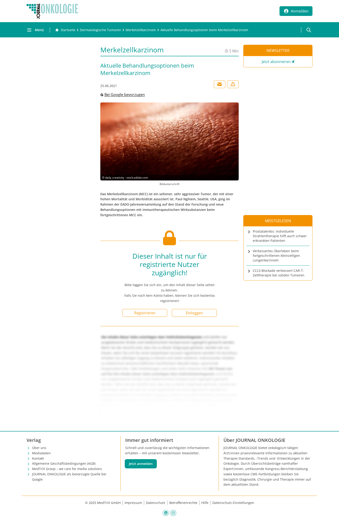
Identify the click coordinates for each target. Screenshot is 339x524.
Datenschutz (155, 502)
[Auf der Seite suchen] (308, 30)
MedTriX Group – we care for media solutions (67, 469)
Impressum (133, 502)
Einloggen (194, 312)
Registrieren (144, 312)
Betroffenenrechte (183, 502)
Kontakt (38, 458)
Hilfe (204, 502)
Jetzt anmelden (141, 463)
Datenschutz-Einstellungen (233, 502)
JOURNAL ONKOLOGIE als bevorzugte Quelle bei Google (69, 477)
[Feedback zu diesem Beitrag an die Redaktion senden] (233, 84)
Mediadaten (41, 453)
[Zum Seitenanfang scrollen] (330, 515)
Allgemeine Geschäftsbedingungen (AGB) (63, 463)
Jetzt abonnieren (276, 61)
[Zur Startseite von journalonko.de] (52, 11)
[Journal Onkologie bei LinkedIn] (166, 513)
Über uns (39, 448)
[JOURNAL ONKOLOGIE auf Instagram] (173, 513)
